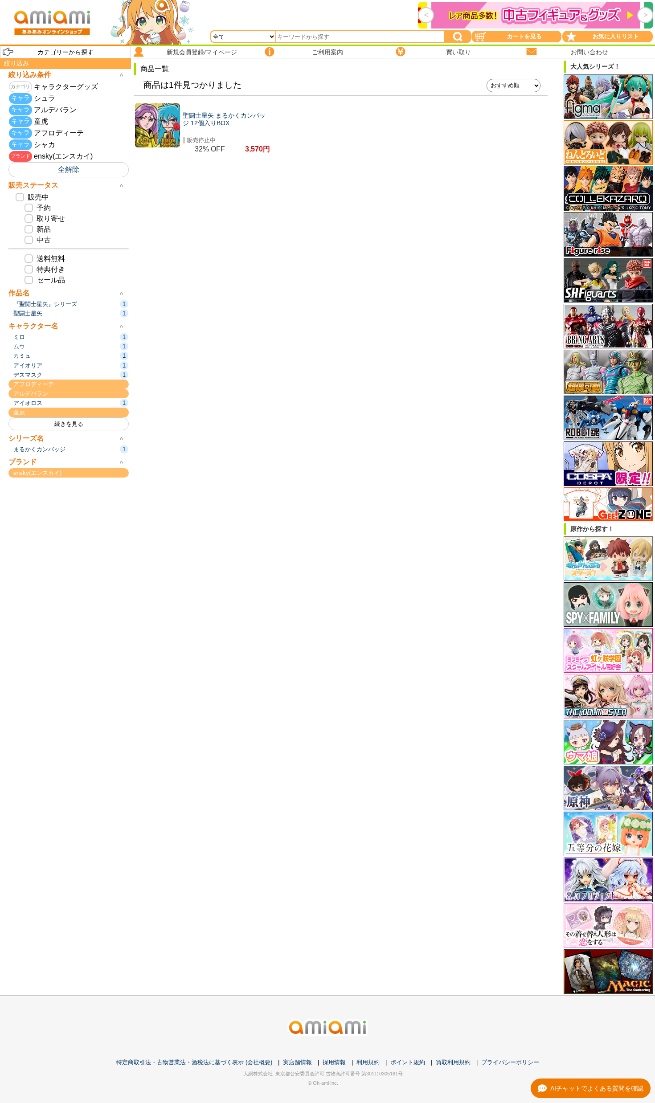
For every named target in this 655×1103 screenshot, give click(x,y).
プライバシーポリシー (510, 1062)
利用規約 (368, 1062)
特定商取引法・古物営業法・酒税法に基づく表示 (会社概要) (194, 1062)
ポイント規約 (407, 1062)
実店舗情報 (297, 1062)
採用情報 (334, 1062)
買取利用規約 (453, 1062)
